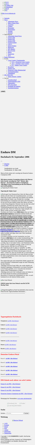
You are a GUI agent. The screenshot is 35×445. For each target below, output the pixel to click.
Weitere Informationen (6, 231)
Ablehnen (10, 229)
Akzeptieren (3, 229)
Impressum (17, 231)
